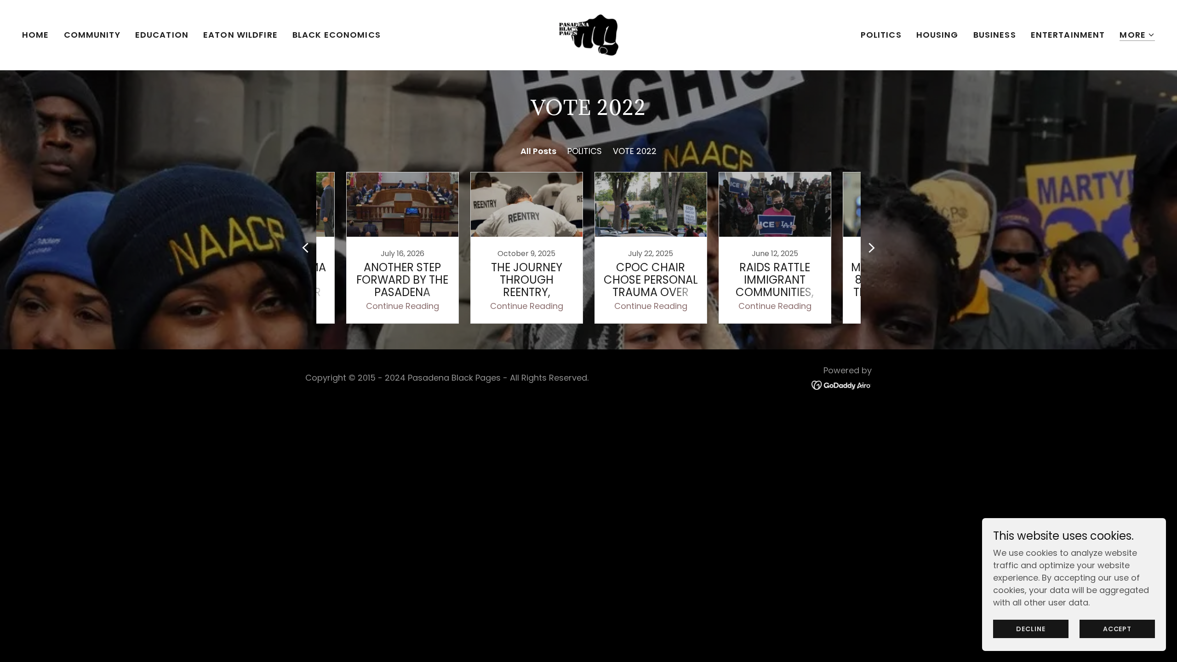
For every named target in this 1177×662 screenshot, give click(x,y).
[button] (1137, 35)
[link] (588, 34)
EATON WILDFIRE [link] (240, 34)
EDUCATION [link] (162, 34)
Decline (1030, 628)
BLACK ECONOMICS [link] (336, 34)
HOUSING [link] (937, 34)
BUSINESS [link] (994, 34)
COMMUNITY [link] (92, 34)
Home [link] (35, 34)
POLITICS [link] (881, 34)
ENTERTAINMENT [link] (1068, 34)
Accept (1117, 628)
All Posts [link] (538, 151)
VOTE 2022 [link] (635, 151)
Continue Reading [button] (402, 306)
